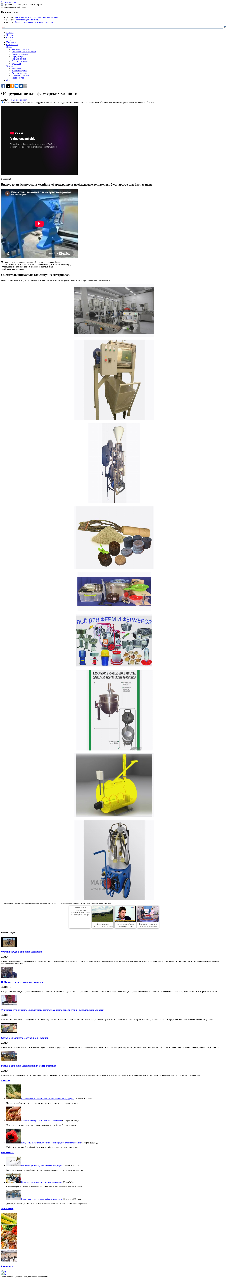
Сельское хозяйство (20, 61)
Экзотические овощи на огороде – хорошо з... (35, 22)
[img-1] (9, 1224)
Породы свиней (19, 59)
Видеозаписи (7, 1266)
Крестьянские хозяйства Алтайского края (103, 926)
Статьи (9, 66)
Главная (9, 33)
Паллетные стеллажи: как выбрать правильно (41, 1199)
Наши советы (18, 78)
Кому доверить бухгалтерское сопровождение (41, 1182)
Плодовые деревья (20, 54)
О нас (8, 80)
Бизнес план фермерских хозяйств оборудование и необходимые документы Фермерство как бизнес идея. (52, 102)
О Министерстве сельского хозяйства (22, 982)
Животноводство (19, 71)
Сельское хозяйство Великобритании (125, 925)
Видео (9, 47)
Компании (11, 42)
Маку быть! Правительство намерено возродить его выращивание (51, 1143)
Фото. (151, 102)
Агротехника (17, 68)
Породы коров (18, 56)
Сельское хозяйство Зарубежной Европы (24, 1037)
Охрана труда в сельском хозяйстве (21, 951)
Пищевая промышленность (24, 52)
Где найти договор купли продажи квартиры (41, 1165)
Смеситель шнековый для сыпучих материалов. (124, 102)
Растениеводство (19, 73)
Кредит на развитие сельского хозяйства (148, 925)
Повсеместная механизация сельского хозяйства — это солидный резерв (80, 911)
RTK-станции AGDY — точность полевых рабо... (37, 17)
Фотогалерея (12, 44)
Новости (10, 35)
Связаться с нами (8, 2)
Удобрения (16, 63)
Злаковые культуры (20, 49)
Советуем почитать (20, 75)
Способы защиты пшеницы (27, 20)
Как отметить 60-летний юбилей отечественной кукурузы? (47, 1099)
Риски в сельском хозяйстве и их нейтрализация (28, 1065)
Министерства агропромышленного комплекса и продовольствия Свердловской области (52, 1009)
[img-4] (9, 1261)
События (10, 37)
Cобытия (5, 1080)
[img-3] (9, 1248)
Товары (9, 40)
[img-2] (9, 1236)
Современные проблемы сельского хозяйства (41, 1121)
